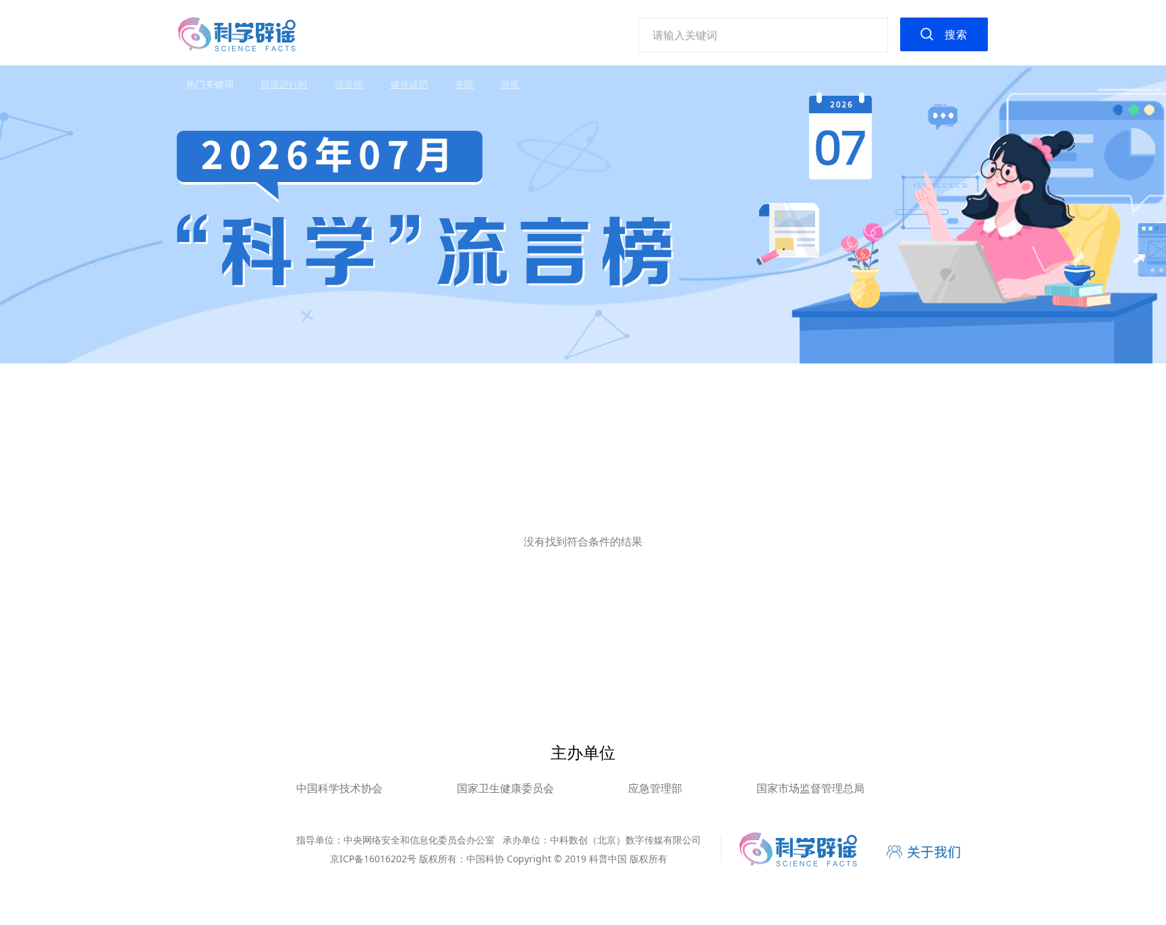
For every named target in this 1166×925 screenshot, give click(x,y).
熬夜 (510, 84)
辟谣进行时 (284, 84)
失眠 (464, 84)
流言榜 (349, 84)
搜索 (956, 34)
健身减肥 (409, 84)
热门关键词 (209, 84)
